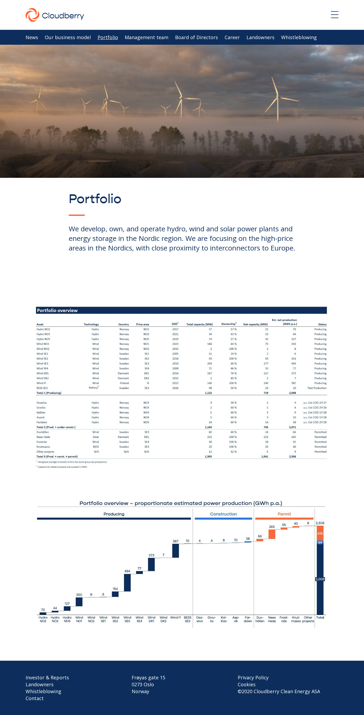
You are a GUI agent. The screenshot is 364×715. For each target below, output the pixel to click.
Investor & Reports (47, 677)
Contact (35, 698)
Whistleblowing (299, 37)
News (32, 37)
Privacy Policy (253, 677)
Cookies (247, 684)
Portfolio (108, 37)
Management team (146, 37)
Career (232, 37)
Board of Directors (196, 37)
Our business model (68, 37)
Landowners (260, 37)
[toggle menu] (334, 14)
